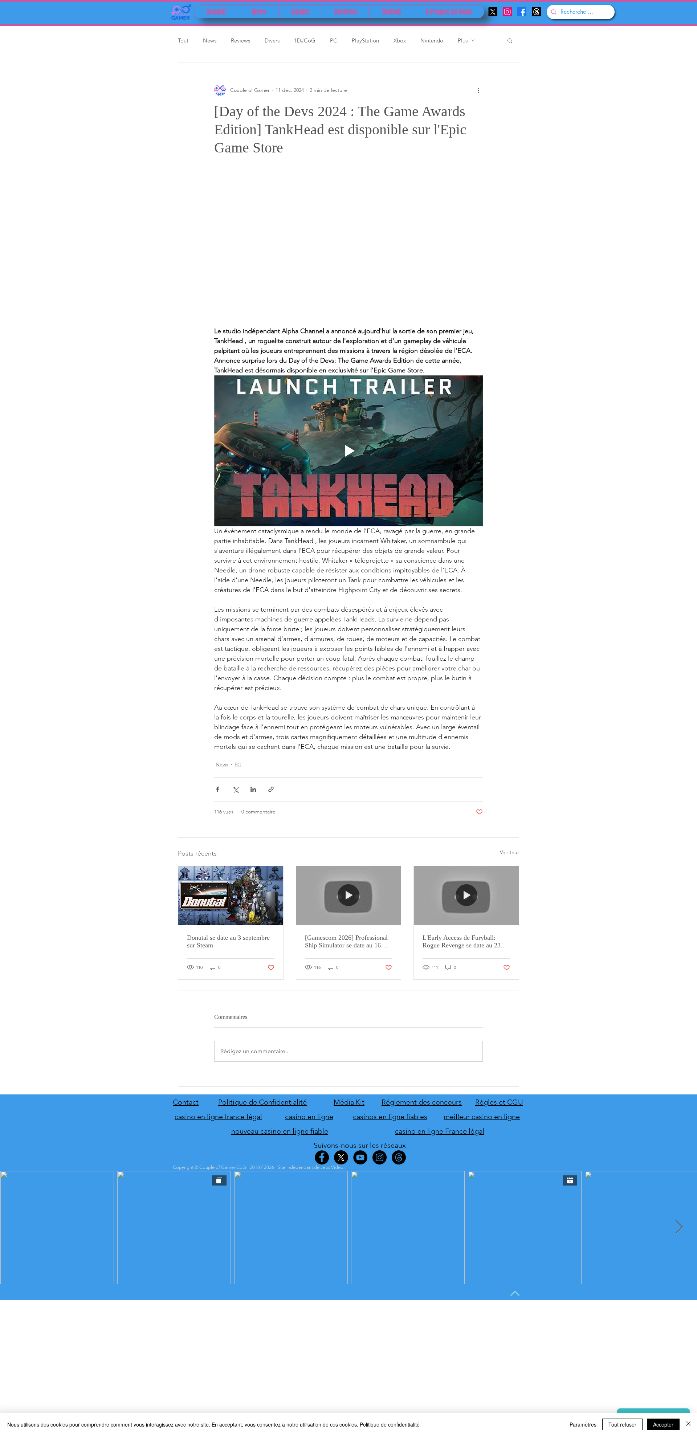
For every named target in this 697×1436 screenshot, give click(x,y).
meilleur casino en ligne (482, 1116)
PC (333, 40)
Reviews (240, 40)
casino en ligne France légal (439, 1131)
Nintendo (431, 40)
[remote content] (348, 250)
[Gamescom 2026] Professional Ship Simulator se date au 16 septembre (346, 941)
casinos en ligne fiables (390, 1116)
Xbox (400, 40)
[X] (492, 11)
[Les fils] (536, 11)
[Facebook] (521, 11)
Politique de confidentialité (390, 1424)
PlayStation (365, 40)
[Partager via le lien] (271, 789)
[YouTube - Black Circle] (360, 1157)
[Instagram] (507, 11)
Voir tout (509, 852)
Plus (463, 40)
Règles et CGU (499, 1102)
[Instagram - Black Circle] (379, 1157)
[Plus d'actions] (478, 90)
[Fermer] (688, 1424)
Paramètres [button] (583, 1424)
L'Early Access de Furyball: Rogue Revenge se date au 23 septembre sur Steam (462, 941)
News (209, 40)
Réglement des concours (422, 1102)
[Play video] (348, 450)
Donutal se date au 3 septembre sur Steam (228, 941)
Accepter (663, 1424)
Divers (272, 40)
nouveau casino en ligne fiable (279, 1131)
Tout (183, 40)
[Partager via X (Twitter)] (235, 789)
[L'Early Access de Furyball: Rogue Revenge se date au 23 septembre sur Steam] (466, 895)
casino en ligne (309, 1116)
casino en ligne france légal (218, 1116)
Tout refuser (622, 1424)
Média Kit (349, 1102)
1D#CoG (304, 40)
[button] (509, 40)
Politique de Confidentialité (262, 1102)
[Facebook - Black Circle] (322, 1157)
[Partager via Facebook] (217, 789)
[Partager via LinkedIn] (253, 789)
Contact (186, 1102)
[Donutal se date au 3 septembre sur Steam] (230, 895)
